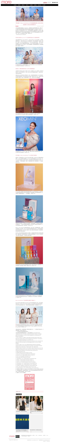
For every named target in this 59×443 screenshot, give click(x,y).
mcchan (31, 413)
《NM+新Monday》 (40, 435)
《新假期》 (33, 435)
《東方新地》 (44, 435)
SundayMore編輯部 (18, 413)
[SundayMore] (6, 2)
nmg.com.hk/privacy (28, 384)
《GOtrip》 (36, 435)
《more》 (47, 435)
